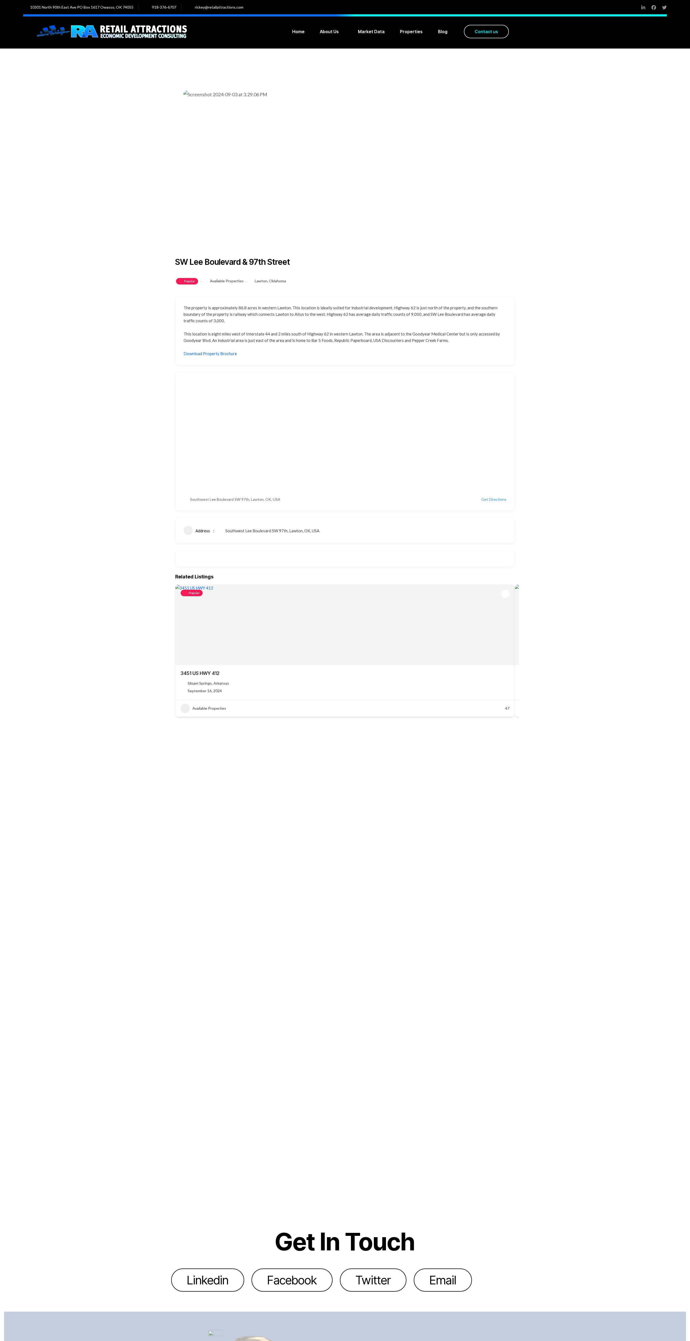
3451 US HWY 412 (200, 673)
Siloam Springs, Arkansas (208, 683)
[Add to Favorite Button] (505, 594)
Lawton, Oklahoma (270, 281)
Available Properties (227, 281)
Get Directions (493, 499)
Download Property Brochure (210, 353)
